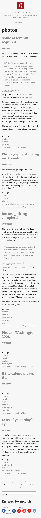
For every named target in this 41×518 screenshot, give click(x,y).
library (5, 198)
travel (4, 358)
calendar (6, 410)
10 (21, 484)
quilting (5, 145)
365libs (5, 201)
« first (6, 482)
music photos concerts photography (18, 204)
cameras (5, 468)
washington (7, 317)
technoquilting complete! (14, 216)
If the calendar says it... (18, 375)
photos (5, 139)
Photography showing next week (20, 156)
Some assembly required (15, 40)
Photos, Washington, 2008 (19, 335)
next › (32, 484)
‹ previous (14, 482)
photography (7, 465)
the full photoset (23, 97)
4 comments (32, 326)
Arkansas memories (11, 471)
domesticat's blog (19, 148)
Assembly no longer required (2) (17, 267)
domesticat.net (20, 12)
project (5, 323)
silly (4, 402)
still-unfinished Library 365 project (20, 174)
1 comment (32, 207)
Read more (7, 148)
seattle (5, 314)
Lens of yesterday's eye (17, 422)
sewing (5, 142)
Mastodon (7, 514)
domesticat (8, 91)
